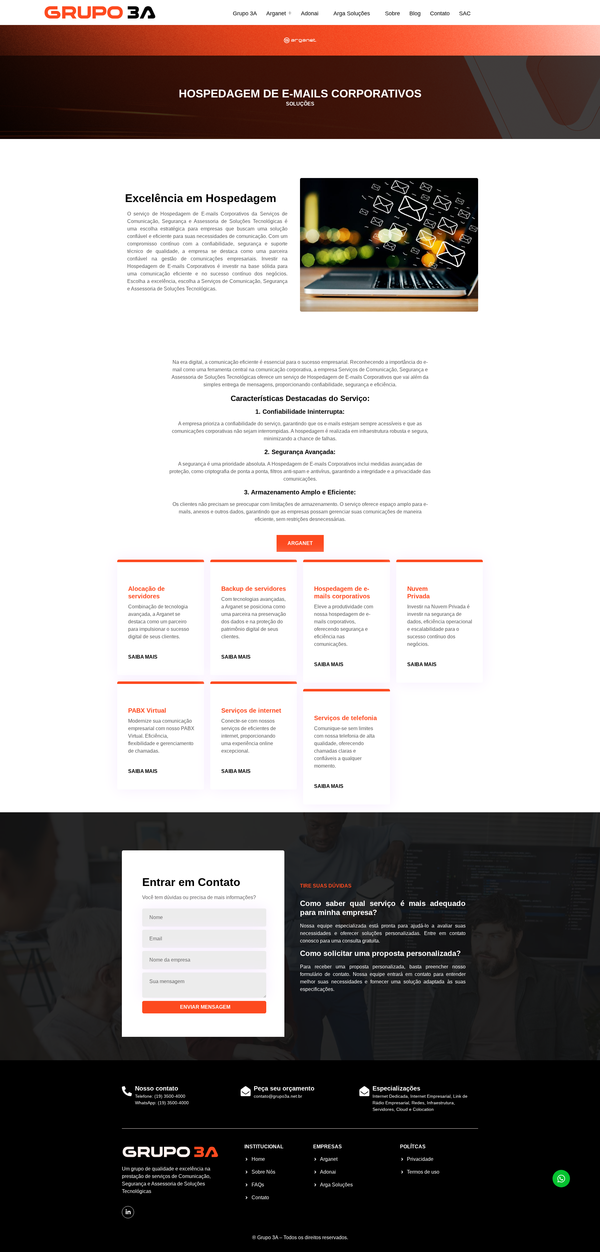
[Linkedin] (128, 1212)
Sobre (392, 13)
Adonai (309, 13)
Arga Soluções (351, 13)
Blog (415, 13)
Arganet (276, 13)
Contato (440, 13)
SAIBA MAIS (143, 657)
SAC (465, 13)
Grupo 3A (245, 13)
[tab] (300, 543)
